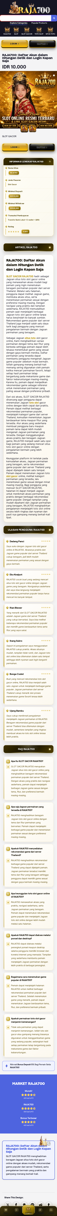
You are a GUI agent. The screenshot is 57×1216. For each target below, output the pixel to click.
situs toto (30, 337)
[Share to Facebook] (16, 1204)
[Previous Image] (2, 100)
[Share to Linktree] (24, 1204)
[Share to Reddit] (40, 1204)
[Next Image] (54, 100)
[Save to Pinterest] (32, 1204)
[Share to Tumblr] (48, 1204)
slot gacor (12, 476)
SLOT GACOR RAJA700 (19, 276)
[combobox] (25, 18)
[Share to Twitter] (7, 1204)
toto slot (34, 402)
